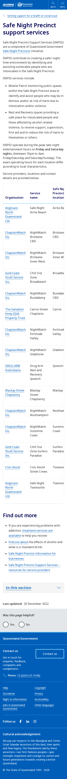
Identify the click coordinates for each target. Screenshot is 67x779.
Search (53, 7)
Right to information (15, 699)
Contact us (50, 654)
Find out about (18, 542)
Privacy (39, 693)
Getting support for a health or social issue (32, 15)
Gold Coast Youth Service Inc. (14, 277)
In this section (18, 587)
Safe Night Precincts (16, 51)
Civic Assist (12, 467)
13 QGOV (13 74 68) (28, 675)
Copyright (40, 687)
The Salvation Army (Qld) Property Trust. (15, 313)
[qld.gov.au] (18, 4)
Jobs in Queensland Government (14, 706)
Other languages (44, 705)
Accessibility (42, 699)
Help (5, 687)
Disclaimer (9, 693)
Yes (12, 625)
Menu (62, 7)
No (28, 625)
